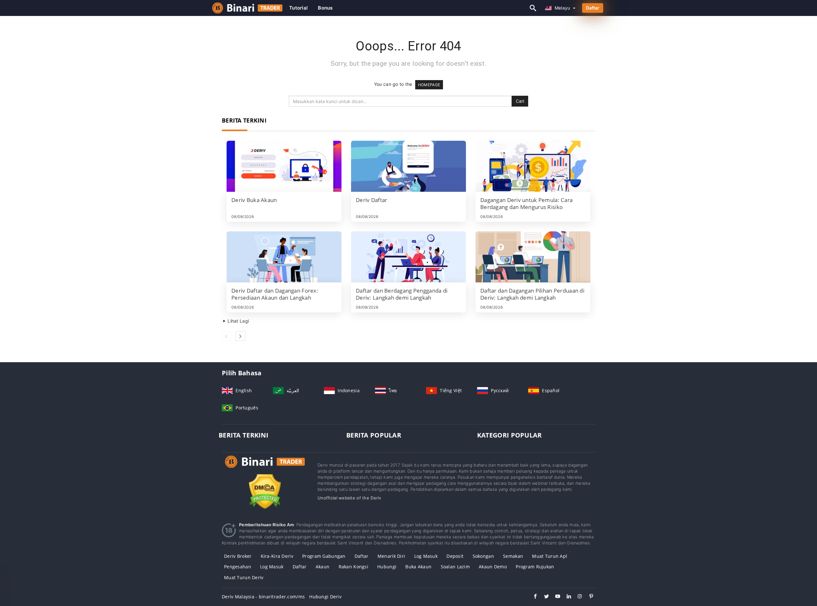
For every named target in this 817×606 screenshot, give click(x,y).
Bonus (325, 8)
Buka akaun (418, 567)
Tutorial (298, 8)
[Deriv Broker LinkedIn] (565, 597)
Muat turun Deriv (243, 577)
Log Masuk (272, 567)
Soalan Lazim (455, 567)
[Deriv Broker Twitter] (543, 597)
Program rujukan (535, 567)
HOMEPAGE (429, 84)
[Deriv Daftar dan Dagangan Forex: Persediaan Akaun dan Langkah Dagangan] (284, 256)
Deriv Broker (237, 556)
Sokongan (483, 556)
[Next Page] (240, 336)
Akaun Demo (493, 567)
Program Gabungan (323, 556)
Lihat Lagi (237, 321)
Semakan (513, 556)
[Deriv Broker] (265, 468)
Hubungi (386, 567)
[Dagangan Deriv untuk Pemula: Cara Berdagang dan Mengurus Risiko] (533, 166)
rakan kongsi (353, 567)
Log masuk (426, 556)
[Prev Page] (227, 336)
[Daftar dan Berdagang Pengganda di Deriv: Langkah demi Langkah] (408, 256)
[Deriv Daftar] (408, 166)
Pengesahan (237, 567)
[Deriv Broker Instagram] (576, 597)
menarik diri (391, 556)
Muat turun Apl (549, 556)
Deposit (454, 556)
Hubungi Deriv (325, 597)
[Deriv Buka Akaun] (284, 166)
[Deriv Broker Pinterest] (588, 597)
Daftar (592, 8)
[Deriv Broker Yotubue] (554, 597)
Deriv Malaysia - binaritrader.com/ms (263, 597)
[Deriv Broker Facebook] (532, 597)
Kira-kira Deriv (277, 556)
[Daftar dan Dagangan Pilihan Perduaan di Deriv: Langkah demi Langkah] (533, 256)
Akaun (322, 567)
